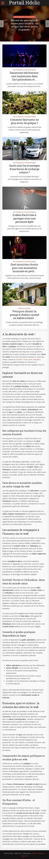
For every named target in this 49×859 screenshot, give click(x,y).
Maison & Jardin (24, 308)
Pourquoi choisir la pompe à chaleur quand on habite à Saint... (24, 315)
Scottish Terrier (22, 359)
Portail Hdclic (24, 2)
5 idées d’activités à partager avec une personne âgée (24, 218)
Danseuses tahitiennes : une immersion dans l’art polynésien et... (24, 76)
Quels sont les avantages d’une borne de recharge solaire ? (24, 169)
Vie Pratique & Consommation (24, 17)
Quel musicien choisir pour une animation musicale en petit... (24, 268)
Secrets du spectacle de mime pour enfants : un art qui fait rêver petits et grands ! (24, 25)
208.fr (34, 853)
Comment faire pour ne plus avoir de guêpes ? (24, 121)
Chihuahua (36, 359)
